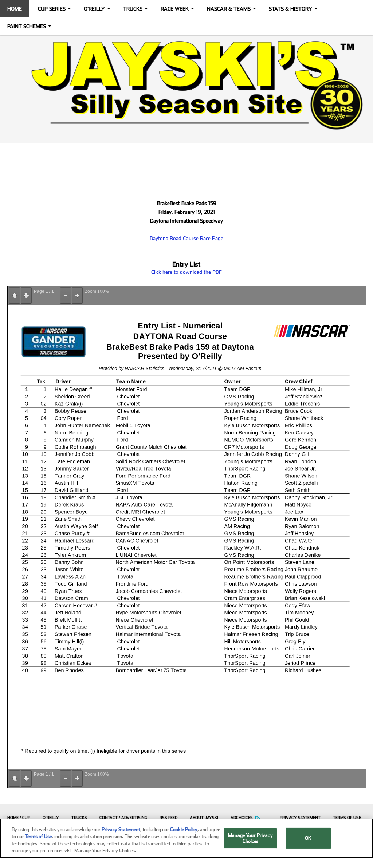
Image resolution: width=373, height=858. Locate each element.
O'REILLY (51, 817)
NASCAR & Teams (229, 9)
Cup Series (52, 9)
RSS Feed (168, 817)
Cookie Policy (183, 829)
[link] (186, 85)
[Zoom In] (77, 295)
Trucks (132, 9)
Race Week (175, 9)
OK (308, 838)
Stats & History (290, 9)
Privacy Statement (300, 817)
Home (14, 9)
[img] (186, 85)
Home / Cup (18, 817)
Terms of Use (347, 817)
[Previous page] (14, 295)
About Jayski (204, 817)
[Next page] (26, 295)
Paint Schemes (26, 26)
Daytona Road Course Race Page (186, 238)
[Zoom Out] (65, 295)
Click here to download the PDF (186, 272)
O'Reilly (94, 9)
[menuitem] (17, 817)
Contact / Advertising (123, 817)
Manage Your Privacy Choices (250, 838)
